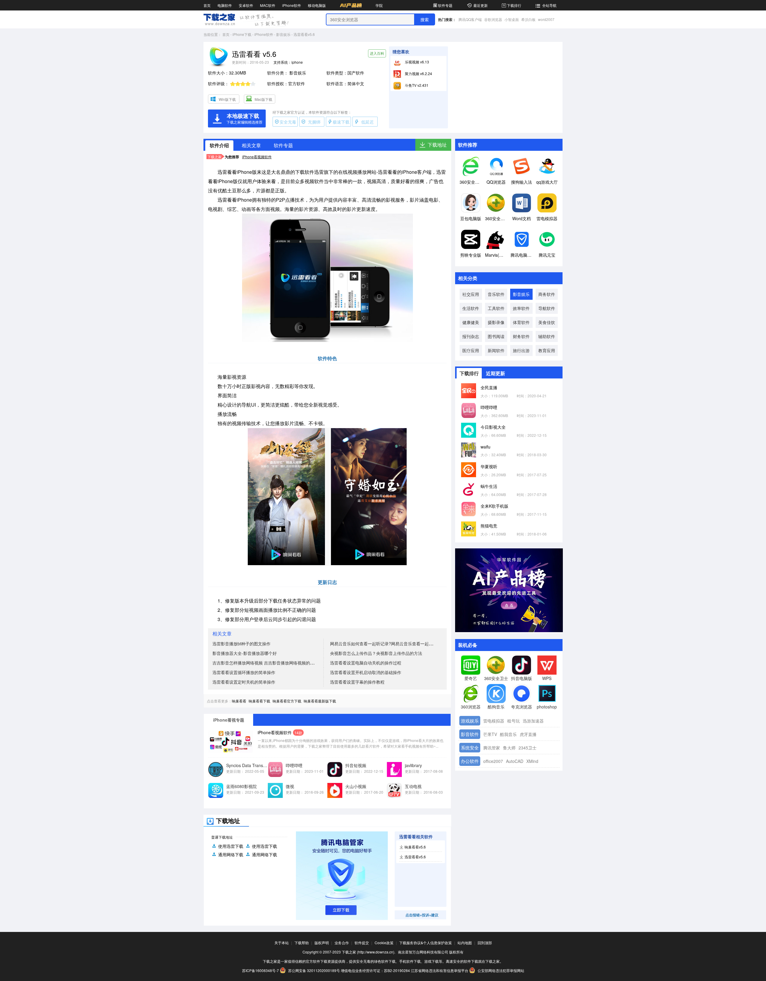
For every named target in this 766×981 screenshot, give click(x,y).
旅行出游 (521, 350)
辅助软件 (546, 336)
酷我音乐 (508, 734)
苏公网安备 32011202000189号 (314, 970)
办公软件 (470, 761)
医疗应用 (470, 350)
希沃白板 (528, 19)
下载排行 (514, 5)
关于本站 (281, 942)
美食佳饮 (546, 322)
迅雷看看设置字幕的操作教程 (357, 682)
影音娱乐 (283, 34)
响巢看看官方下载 (287, 700)
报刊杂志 (470, 336)
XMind (532, 761)
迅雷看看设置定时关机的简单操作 (243, 682)
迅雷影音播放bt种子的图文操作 (241, 644)
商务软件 (546, 294)
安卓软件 (246, 5)
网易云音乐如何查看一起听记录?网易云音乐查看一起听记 (383, 644)
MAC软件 (267, 5)
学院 (379, 5)
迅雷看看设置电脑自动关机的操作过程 (365, 663)
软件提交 (362, 942)
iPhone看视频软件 (257, 156)
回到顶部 (485, 942)
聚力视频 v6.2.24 (418, 73)
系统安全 (470, 747)
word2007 (546, 19)
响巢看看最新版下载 (320, 700)
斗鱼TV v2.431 (416, 85)
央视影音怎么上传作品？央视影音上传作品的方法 (376, 653)
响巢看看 (239, 700)
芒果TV (490, 734)
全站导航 (549, 5)
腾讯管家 (491, 748)
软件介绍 (219, 145)
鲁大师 (509, 748)
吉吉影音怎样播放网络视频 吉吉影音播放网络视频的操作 (265, 663)
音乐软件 (496, 294)
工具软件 (496, 308)
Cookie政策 (384, 942)
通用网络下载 (230, 854)
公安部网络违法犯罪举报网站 (500, 970)
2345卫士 (527, 748)
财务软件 (521, 336)
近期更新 (495, 373)
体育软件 (521, 322)
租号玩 (513, 721)
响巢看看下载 (259, 700)
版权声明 (321, 942)
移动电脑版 (317, 5)
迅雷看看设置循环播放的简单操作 (243, 672)
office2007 (493, 761)
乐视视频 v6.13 (416, 61)
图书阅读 (496, 336)
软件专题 (445, 5)
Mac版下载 (263, 99)
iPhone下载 (241, 34)
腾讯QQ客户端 (470, 19)
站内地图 (465, 942)
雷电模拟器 (493, 721)
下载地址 (437, 144)
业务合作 (342, 942)
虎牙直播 (528, 734)
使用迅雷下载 (230, 846)
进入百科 (377, 53)
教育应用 (546, 350)
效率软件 (521, 308)
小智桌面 (511, 19)
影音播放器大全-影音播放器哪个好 (244, 653)
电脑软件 (225, 5)
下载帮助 (301, 942)
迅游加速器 (533, 721)
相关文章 (251, 145)
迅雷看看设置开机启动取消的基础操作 (365, 672)
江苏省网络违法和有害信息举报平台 (439, 970)
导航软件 (546, 308)
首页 (207, 5)
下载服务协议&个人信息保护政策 (425, 942)
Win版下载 (227, 99)
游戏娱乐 (470, 720)
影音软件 (470, 734)
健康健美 (470, 322)
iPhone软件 (291, 5)
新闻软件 (496, 350)
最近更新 (480, 5)
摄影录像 (496, 322)
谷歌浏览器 (493, 19)
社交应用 (470, 294)
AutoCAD (514, 761)
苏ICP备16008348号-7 (260, 970)
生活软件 (470, 308)
